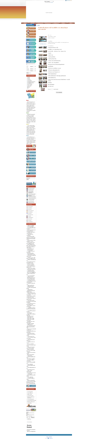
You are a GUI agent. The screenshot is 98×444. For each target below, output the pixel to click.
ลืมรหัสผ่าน (29, 418)
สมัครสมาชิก (29, 419)
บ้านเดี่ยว (38, 25)
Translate (51, 2)
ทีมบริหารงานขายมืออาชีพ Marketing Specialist (40, 23)
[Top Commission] (31, 50)
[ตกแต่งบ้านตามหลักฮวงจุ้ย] (31, 385)
